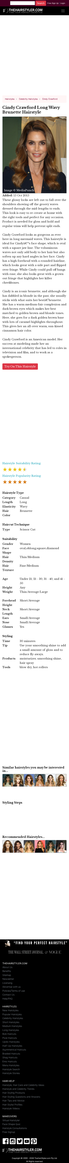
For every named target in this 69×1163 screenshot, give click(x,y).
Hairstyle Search (11, 1069)
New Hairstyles (10, 1010)
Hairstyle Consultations (14, 1128)
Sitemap (6, 975)
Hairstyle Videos (11, 1108)
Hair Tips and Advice (13, 1100)
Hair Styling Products (13, 1092)
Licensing (7, 983)
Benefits (6, 971)
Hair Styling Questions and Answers (21, 1096)
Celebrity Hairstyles (12, 1018)
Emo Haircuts (9, 1061)
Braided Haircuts (11, 1053)
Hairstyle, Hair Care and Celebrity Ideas (23, 1085)
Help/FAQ (7, 998)
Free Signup (8, 1132)
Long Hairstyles (10, 1030)
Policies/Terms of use (13, 990)
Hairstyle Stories (11, 1073)
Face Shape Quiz (11, 1124)
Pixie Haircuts (9, 1038)
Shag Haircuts (9, 1057)
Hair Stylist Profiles (12, 1104)
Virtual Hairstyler (11, 1120)
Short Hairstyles (10, 1022)
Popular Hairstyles (12, 1014)
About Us (7, 967)
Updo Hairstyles (11, 1041)
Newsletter (8, 979)
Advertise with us (11, 986)
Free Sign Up (53, 3)
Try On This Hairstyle (20, 366)
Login (62, 3)
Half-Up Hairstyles (12, 1045)
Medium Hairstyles (12, 1026)
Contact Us (8, 994)
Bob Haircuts (9, 1034)
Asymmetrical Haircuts (14, 1049)
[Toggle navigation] (63, 11)
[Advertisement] (34, 56)
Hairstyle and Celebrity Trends (18, 1088)
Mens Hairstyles (10, 1065)
